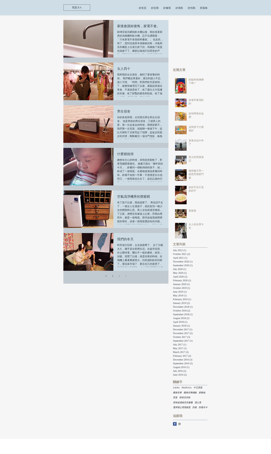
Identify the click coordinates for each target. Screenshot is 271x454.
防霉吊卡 (203, 407)
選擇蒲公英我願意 (182, 407)
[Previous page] (106, 276)
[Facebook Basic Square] (175, 424)
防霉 (194, 407)
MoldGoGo (187, 387)
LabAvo (176, 387)
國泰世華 (177, 392)
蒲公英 (198, 402)
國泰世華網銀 (190, 392)
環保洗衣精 (184, 397)
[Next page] (126, 276)
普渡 (175, 397)
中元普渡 (198, 387)
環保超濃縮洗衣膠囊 (183, 402)
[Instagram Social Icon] (179, 424)
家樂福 (202, 392)
